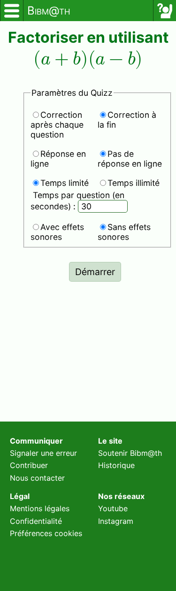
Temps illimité (133, 183)
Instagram (115, 521)
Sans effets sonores (124, 232)
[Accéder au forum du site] (164, 10)
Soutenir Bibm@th (130, 453)
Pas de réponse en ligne (130, 159)
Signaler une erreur (43, 453)
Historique (116, 465)
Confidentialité (36, 521)
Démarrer (95, 271)
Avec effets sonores (57, 232)
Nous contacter (37, 478)
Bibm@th (48, 10)
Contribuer (29, 465)
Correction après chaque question (57, 124)
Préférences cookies (46, 533)
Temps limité (64, 183)
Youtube (113, 508)
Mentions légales (39, 508)
